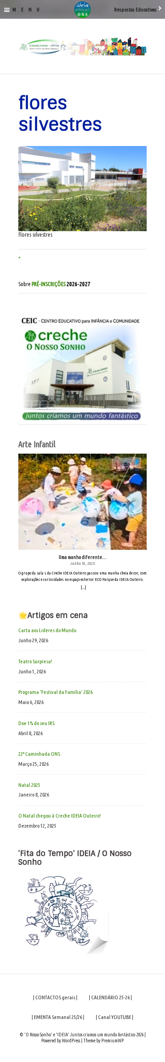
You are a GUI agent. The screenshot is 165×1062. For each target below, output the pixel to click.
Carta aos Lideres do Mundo (47, 630)
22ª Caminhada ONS (39, 754)
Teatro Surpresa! (35, 661)
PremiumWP (112, 1040)
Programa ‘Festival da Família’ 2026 (55, 692)
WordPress (71, 1040)
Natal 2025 (29, 785)
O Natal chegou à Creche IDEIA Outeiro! (59, 815)
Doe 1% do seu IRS (36, 723)
